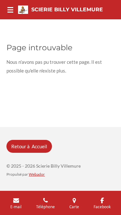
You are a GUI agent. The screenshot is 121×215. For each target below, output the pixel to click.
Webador (37, 174)
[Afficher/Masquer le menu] (10, 9)
